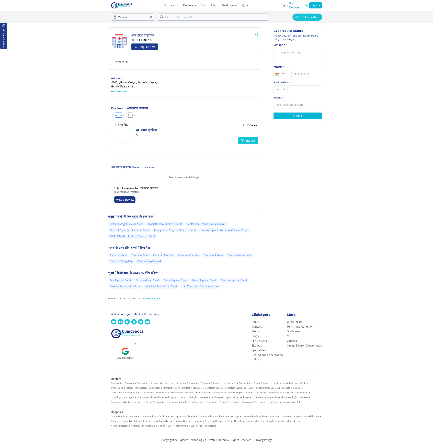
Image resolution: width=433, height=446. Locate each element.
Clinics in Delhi (139, 255)
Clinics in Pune (118, 255)
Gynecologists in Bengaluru (261, 388)
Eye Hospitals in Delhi (178, 426)
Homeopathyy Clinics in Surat (126, 224)
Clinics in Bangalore (121, 261)
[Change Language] (285, 5)
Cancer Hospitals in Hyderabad (181, 416)
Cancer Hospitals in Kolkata (211, 416)
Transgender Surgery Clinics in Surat (175, 230)
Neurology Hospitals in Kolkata (125, 426)
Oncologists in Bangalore (122, 383)
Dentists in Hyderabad (235, 388)
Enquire (251, 140)
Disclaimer (293, 331)
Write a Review (124, 200)
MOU (290, 336)
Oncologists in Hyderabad (172, 383)
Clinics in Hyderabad (149, 261)
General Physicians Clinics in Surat (129, 230)
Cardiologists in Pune (174, 397)
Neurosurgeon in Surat (234, 280)
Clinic (135, 298)
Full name (282, 82)
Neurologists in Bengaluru (239, 402)
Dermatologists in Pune (239, 392)
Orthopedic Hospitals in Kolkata (155, 421)
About (255, 322)
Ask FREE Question (307, 17)
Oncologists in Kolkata (147, 383)
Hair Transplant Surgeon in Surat (200, 286)
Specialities (259, 350)
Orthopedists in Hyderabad (223, 383)
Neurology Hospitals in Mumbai (187, 421)
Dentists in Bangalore (192, 388)
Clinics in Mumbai (163, 255)
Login (314, 5)
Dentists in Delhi (172, 388)
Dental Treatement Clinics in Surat (206, 224)
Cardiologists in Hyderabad (223, 397)
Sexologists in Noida (120, 402)
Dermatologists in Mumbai (213, 392)
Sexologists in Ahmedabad (165, 402)
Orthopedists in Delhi (296, 383)
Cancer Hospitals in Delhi (152, 416)
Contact (257, 326)
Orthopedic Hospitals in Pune (305, 416)
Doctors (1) (121, 62)
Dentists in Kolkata (213, 388)
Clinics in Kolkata (213, 255)
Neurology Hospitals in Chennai (249, 421)
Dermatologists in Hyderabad (267, 392)
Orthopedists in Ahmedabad (148, 388)
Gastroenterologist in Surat (125, 286)
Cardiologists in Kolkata (197, 397)
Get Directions (119, 91)
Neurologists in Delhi (291, 402)
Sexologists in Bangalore (192, 402)
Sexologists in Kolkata (298, 397)
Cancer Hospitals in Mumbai (124, 416)
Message (280, 45)
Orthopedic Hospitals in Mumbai (274, 416)
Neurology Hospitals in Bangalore (282, 421)
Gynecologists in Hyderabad (124, 392)
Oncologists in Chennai (197, 383)
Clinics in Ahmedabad (239, 255)
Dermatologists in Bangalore (184, 392)
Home (113, 298)
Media (256, 331)
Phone (279, 67)
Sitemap (257, 345)
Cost (204, 5)
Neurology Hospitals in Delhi (218, 421)
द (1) (130, 115)
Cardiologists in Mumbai (149, 397)
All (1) (118, 115)
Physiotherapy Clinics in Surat (165, 224)
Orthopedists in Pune (248, 383)
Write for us (294, 322)
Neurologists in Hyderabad (266, 402)
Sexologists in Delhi (141, 402)
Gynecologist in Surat (204, 280)
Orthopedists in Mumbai (272, 383)
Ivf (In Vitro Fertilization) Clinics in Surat (132, 236)
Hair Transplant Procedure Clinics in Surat (224, 230)
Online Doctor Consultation (304, 345)
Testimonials (230, 5)
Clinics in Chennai (188, 255)
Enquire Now (147, 47)
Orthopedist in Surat (147, 280)
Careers (292, 341)
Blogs (214, 5)
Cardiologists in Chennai (250, 397)
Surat (124, 298)
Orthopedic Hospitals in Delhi (124, 421)
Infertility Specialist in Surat (161, 286)
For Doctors (259, 341)
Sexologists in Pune (215, 402)
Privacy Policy (263, 440)
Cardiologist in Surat (175, 280)
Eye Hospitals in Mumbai (153, 426)
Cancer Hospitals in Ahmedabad (241, 416)
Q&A (245, 5)
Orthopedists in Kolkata (122, 388)
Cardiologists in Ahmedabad (296, 392)
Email (278, 97)
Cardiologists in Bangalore (123, 397)
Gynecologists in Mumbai (288, 388)
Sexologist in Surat (120, 280)
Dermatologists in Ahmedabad (154, 392)
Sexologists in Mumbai (274, 397)
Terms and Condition (300, 326)
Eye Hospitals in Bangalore (203, 426)
